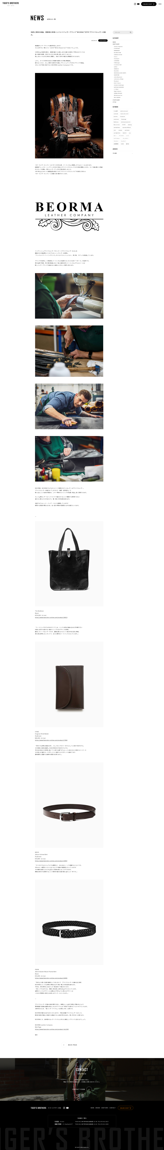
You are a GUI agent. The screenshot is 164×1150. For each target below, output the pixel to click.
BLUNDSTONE (117, 52)
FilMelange (117, 62)
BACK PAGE (72, 1045)
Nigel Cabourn (117, 91)
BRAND (97, 1108)
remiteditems (117, 127)
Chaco (115, 56)
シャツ (127, 135)
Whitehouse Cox (118, 95)
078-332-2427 (104, 1121)
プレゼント (116, 141)
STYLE (114, 102)
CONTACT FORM (78, 1089)
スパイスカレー (117, 138)
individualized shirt (125, 122)
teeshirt (125, 133)
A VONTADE (117, 48)
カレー (115, 135)
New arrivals (117, 124)
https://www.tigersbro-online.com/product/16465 (51, 978)
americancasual (124, 111)
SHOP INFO (104, 1108)
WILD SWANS (117, 97)
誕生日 (127, 143)
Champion (116, 58)
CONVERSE (116, 60)
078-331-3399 (104, 1124)
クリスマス (121, 135)
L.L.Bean (116, 89)
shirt (115, 130)
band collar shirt (124, 113)
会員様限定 (116, 143)
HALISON (116, 71)
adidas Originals (118, 46)
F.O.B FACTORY (118, 64)
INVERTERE (116, 75)
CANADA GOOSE (118, 54)
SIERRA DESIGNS (118, 93)
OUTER (123, 124)
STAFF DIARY (116, 100)
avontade (116, 113)
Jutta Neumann (118, 77)
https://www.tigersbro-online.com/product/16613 (51, 617)
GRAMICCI (116, 68)
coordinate (116, 119)
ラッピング (123, 141)
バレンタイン (125, 138)
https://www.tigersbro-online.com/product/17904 (51, 740)
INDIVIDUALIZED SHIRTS (120, 73)
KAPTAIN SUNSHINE (119, 87)
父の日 (122, 143)
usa (130, 133)
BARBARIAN (117, 50)
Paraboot (116, 81)
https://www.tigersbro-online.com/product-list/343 (52, 1029)
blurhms (116, 116)
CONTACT (112, 1108)
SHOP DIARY (116, 44)
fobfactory (116, 122)
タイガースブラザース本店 (54, 1108)
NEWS (114, 42)
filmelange (123, 119)
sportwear (127, 130)
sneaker (120, 130)
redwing (130, 124)
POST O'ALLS (117, 83)
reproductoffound (126, 127)
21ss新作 (116, 111)
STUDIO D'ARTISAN (119, 85)
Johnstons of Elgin (119, 79)
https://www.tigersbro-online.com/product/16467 (51, 861)
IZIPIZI (115, 67)
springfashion (117, 133)
